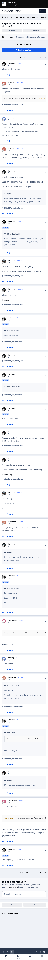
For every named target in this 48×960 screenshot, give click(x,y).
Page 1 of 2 (23, 57)
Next (40, 57)
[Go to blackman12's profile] (4, 621)
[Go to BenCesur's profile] (3, 37)
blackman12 (12, 620)
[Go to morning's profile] (4, 119)
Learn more (4, 4)
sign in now (13, 887)
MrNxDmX (11, 83)
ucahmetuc (11, 522)
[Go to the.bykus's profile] (4, 172)
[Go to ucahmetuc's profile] (4, 522)
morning (10, 118)
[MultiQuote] (3, 75)
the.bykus (11, 171)
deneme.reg (6, 300)
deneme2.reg (7, 474)
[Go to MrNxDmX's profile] (4, 84)
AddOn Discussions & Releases (33, 37)
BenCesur (9, 37)
